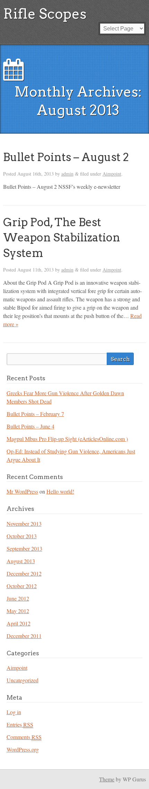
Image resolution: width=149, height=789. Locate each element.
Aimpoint (112, 173)
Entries (20, 724)
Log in (14, 712)
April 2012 (18, 623)
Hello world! (60, 491)
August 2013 (21, 561)
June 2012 (18, 598)
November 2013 (24, 523)
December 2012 (24, 573)
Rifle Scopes (45, 14)
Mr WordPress (22, 491)
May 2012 (18, 610)
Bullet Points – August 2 (66, 157)
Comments (24, 737)
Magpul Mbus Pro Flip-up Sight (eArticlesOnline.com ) (67, 438)
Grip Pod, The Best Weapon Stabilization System (61, 237)
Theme (106, 779)
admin (67, 173)
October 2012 (22, 585)
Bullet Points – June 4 (30, 426)
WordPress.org (23, 749)
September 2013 (24, 548)
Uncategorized (22, 680)
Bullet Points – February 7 (35, 413)
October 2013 (22, 536)
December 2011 (24, 635)
